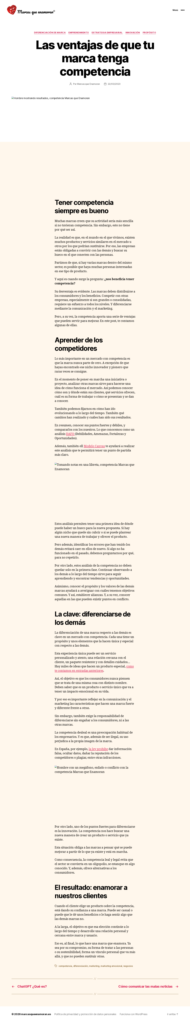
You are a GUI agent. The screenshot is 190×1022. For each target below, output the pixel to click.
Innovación (132, 32)
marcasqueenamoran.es (36, 1014)
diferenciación (80, 966)
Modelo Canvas (94, 446)
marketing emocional (111, 966)
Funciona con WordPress (133, 1014)
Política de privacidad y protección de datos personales (85, 1014)
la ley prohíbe (98, 749)
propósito (149, 32)
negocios (128, 966)
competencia (65, 966)
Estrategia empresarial (107, 32)
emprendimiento (78, 32)
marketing (94, 966)
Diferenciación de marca (50, 32)
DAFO (70, 434)
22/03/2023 (114, 84)
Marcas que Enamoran (88, 84)
